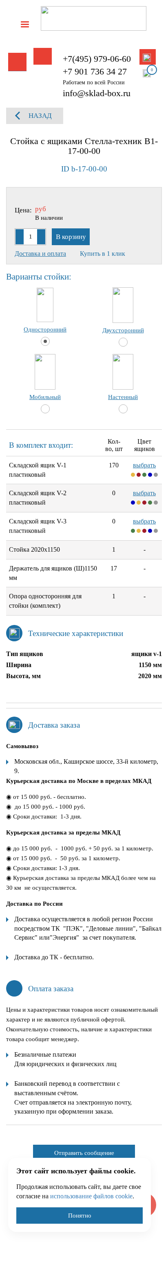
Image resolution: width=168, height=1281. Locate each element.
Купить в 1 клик (102, 253)
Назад (40, 116)
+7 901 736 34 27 (95, 71)
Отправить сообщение (84, 1153)
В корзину (71, 237)
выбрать (144, 465)
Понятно (79, 1215)
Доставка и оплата (40, 253)
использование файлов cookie (91, 1196)
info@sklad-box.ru (96, 93)
